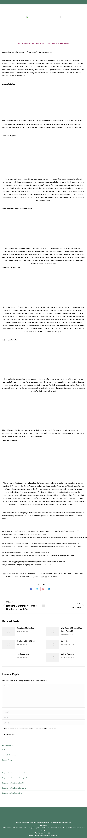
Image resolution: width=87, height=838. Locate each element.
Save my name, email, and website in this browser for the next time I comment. (30, 729)
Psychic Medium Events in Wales (13, 783)
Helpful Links (6, 750)
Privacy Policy (7, 760)
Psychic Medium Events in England (14, 778)
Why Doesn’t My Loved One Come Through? (71, 629)
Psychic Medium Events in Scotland (14, 773)
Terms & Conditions (9, 755)
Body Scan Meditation (25, 628)
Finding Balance (23, 654)
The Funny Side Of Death (26, 641)
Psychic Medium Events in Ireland (14, 788)
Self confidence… (67, 654)
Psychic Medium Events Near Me (13, 793)
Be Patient (65, 641)
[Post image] (8, 631)
